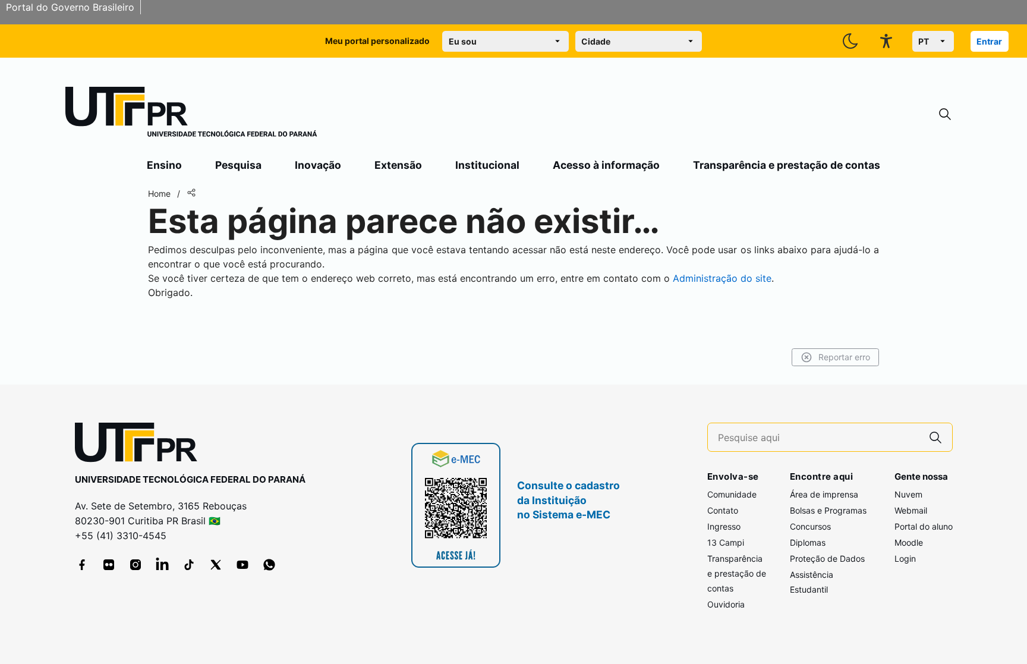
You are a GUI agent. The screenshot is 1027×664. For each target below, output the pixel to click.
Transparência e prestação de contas (786, 165)
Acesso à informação (606, 165)
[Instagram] (135, 565)
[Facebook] (82, 565)
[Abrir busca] (945, 114)
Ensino (164, 165)
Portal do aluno (923, 526)
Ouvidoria (726, 604)
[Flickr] (109, 565)
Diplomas (808, 542)
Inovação (318, 165)
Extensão (398, 165)
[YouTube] (242, 565)
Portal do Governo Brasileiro (70, 7)
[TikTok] (189, 565)
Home (159, 193)
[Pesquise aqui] (935, 437)
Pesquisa (238, 165)
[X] (216, 565)
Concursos (810, 526)
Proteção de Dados (827, 558)
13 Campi (725, 542)
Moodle (908, 542)
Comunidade (732, 494)
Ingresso (724, 526)
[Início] (191, 114)
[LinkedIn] (162, 565)
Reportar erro (844, 357)
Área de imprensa (824, 494)
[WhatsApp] (269, 565)
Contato (722, 510)
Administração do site (722, 278)
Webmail (910, 510)
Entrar (989, 41)
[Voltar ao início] (140, 445)
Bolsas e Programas (828, 510)
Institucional (487, 165)
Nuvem (908, 494)
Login (905, 558)
